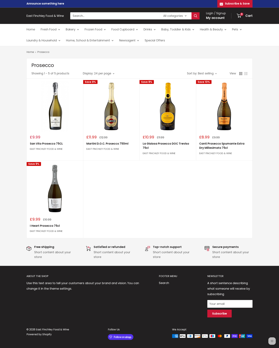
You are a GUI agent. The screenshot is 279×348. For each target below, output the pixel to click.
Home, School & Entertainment (88, 40)
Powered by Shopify (39, 334)
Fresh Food (49, 29)
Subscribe (219, 313)
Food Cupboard (122, 29)
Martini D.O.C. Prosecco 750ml (107, 144)
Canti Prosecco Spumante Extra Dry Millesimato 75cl (221, 146)
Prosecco (43, 52)
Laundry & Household (41, 40)
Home (30, 29)
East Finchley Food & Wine (46, 149)
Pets (235, 29)
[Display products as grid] (240, 73)
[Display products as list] (246, 73)
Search (164, 283)
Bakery (70, 29)
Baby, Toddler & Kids (176, 29)
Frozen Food (93, 29)
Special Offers (155, 40)
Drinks (148, 29)
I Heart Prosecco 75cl (45, 226)
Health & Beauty (211, 29)
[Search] (195, 15)
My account (215, 18)
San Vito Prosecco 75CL (46, 144)
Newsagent (127, 40)
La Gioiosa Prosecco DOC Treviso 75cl (166, 146)
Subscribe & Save (237, 3)
